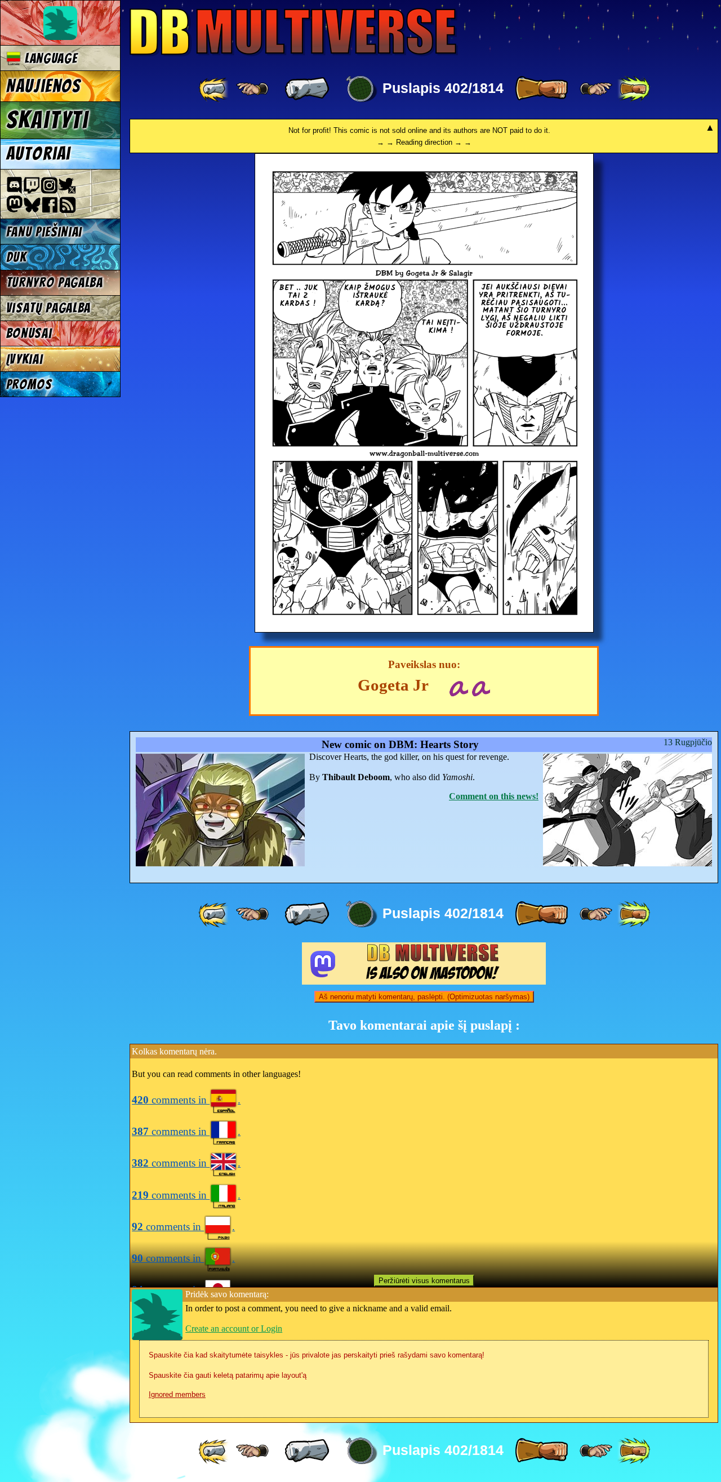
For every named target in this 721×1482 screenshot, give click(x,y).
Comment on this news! (493, 796)
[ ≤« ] (252, 89)
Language (49, 58)
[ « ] (307, 89)
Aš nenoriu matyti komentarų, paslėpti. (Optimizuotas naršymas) (424, 997)
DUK (16, 257)
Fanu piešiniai (44, 232)
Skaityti (47, 120)
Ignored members (177, 1394)
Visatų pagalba (48, 308)
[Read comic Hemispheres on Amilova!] (458, 687)
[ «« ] (215, 89)
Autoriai (38, 153)
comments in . (186, 1100)
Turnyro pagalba (54, 282)
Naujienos (43, 86)
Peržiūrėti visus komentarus (424, 1280)
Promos (29, 384)
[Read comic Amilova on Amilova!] (481, 687)
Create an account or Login (233, 1328)
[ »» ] (634, 89)
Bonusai (29, 333)
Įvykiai (24, 359)
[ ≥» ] (596, 89)
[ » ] (541, 89)
